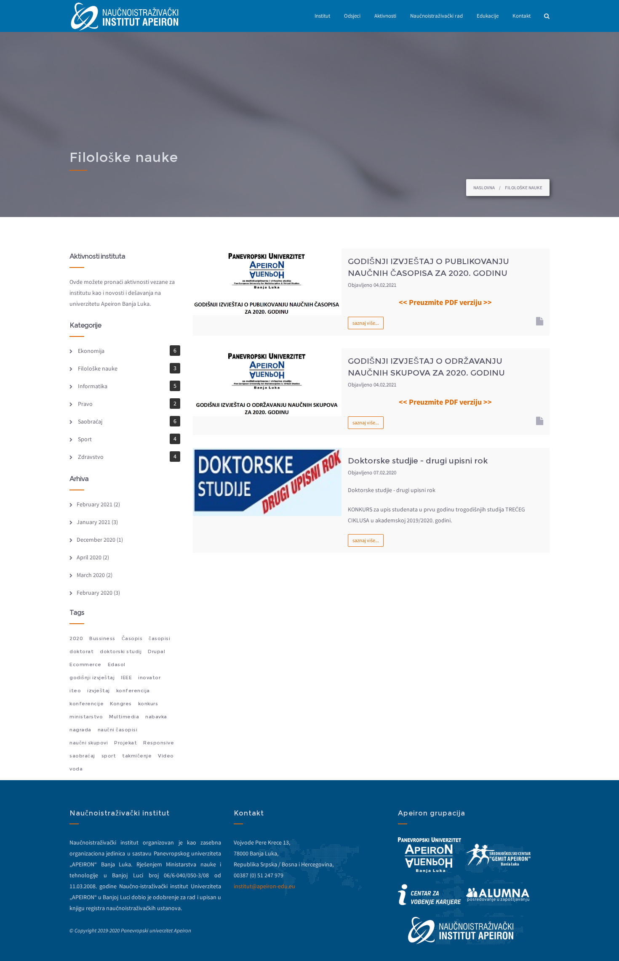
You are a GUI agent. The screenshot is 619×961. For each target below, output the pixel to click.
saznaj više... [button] (365, 323)
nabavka (156, 717)
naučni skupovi (88, 743)
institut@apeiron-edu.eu (264, 886)
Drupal (156, 651)
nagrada (80, 730)
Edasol (116, 664)
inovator (149, 677)
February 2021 (94, 504)
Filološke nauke (97, 368)
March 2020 (91, 575)
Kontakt (521, 15)
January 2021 (93, 522)
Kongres (121, 704)
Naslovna (484, 188)
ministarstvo (86, 717)
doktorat (81, 651)
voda (76, 769)
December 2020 (96, 539)
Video (166, 756)
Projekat (125, 743)
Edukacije (488, 15)
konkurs (148, 704)
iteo (75, 691)
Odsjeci (352, 15)
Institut (322, 15)
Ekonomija (91, 351)
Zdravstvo (91, 457)
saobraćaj (82, 756)
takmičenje (137, 756)
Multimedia (124, 717)
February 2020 (94, 592)
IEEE (126, 677)
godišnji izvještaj (92, 677)
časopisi (159, 638)
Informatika (92, 386)
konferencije (86, 704)
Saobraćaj (90, 421)
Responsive (158, 743)
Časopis (132, 638)
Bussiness (102, 638)
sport (108, 756)
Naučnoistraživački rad (436, 15)
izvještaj (98, 691)
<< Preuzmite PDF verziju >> (445, 302)
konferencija (133, 691)
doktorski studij (120, 651)
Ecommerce (85, 664)
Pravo (85, 404)
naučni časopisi (118, 730)
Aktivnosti (385, 15)
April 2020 (89, 557)
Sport (85, 439)
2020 (76, 638)
